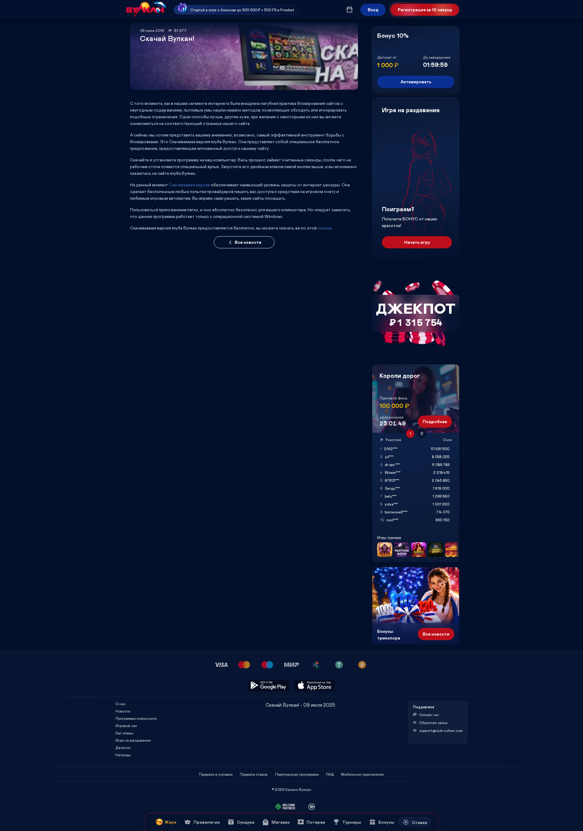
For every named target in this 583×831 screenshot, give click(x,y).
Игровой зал (126, 725)
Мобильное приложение (362, 774)
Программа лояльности (136, 718)
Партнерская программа (297, 774)
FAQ (330, 774)
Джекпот (123, 747)
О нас (120, 703)
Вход (373, 9)
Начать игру (417, 242)
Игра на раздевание (133, 740)
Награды (123, 754)
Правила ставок (254, 774)
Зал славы (124, 732)
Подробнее (435, 421)
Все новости (248, 242)
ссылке (325, 228)
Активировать (416, 81)
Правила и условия (216, 774)
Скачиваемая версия (189, 185)
